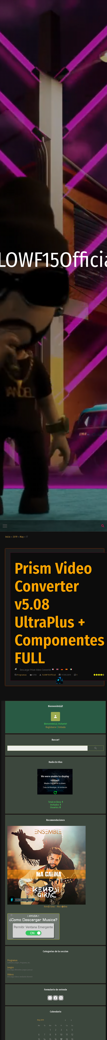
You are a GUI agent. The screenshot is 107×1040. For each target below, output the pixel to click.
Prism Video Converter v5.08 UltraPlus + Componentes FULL (60, 613)
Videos (10, 974)
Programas (22, 675)
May (22, 536)
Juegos (10, 967)
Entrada (62, 727)
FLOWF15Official (49, 675)
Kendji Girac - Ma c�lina (55, 906)
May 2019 (40, 1020)
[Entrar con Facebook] (55, 997)
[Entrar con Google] (60, 997)
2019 (15, 536)
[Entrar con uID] (49, 997)
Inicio (7, 536)
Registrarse (51, 727)
